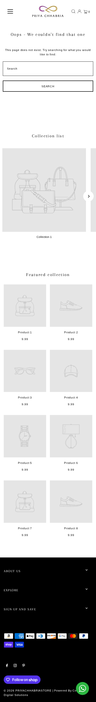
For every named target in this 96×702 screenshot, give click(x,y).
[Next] (88, 196)
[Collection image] (44, 190)
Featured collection (48, 274)
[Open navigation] (10, 11)
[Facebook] (7, 666)
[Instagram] (15, 666)
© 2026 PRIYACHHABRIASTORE (27, 690)
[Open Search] (73, 11)
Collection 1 (44, 237)
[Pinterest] (23, 666)
